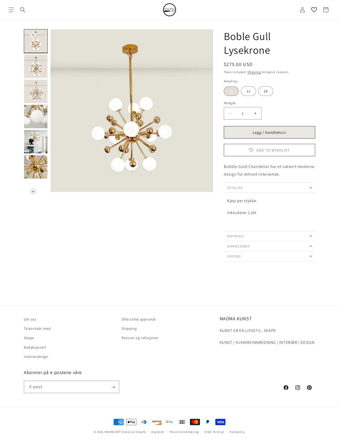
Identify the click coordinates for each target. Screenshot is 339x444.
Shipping (254, 72)
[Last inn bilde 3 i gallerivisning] (36, 91)
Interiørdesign (36, 356)
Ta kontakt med (37, 328)
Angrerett (157, 432)
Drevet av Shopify (134, 432)
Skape (29, 338)
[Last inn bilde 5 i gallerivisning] (36, 142)
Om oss (30, 319)
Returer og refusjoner (140, 338)
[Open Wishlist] (314, 10)
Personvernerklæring (184, 432)
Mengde (229, 103)
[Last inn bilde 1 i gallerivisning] (36, 41)
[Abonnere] (113, 387)
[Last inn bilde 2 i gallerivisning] (36, 66)
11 (231, 91)
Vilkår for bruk (214, 432)
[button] (11, 10)
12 (249, 91)
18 (266, 91)
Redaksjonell (35, 347)
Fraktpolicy (237, 432)
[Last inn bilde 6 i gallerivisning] (36, 167)
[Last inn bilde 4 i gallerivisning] (36, 116)
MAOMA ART (113, 432)
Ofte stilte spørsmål (139, 319)
